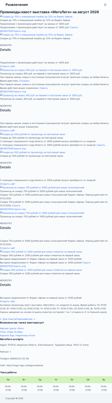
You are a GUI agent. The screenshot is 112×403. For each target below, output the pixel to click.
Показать (24, 80)
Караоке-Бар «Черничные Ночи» (18, 335)
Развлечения (17, 5)
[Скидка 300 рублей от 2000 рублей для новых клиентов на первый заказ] (41, 251)
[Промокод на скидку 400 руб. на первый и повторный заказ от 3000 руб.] (41, 69)
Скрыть (74, 27)
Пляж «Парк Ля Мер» (11, 332)
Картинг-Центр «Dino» (12, 328)
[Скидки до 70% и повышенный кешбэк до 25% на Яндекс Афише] (36, 16)
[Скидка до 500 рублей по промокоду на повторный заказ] (32, 134)
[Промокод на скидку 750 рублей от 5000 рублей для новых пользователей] (42, 187)
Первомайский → (25, 319)
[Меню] (105, 5)
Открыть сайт (7, 66)
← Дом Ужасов (8, 319)
